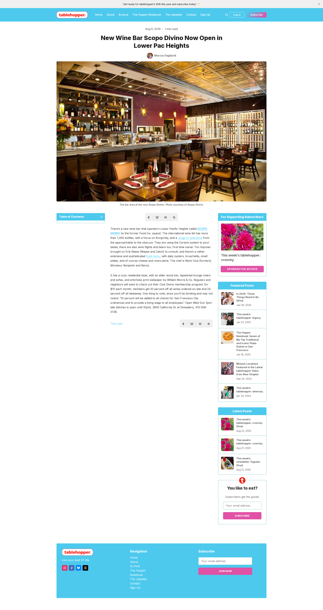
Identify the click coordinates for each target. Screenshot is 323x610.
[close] (319, 4)
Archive (123, 14)
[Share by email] (165, 217)
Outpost (179, 604)
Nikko (193, 604)
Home (99, 14)
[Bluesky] (78, 568)
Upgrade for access (242, 269)
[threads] (85, 568)
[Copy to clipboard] (174, 217)
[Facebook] (71, 568)
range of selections (190, 237)
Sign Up (205, 14)
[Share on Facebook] (148, 217)
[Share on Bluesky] (157, 217)
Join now (225, 571)
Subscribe (256, 14)
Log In (237, 14)
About (110, 14)
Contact (191, 14)
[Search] (226, 14)
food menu (153, 256)
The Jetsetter (173, 14)
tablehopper (141, 604)
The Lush (116, 323)
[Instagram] (64, 568)
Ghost (170, 604)
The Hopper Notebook (146, 14)
